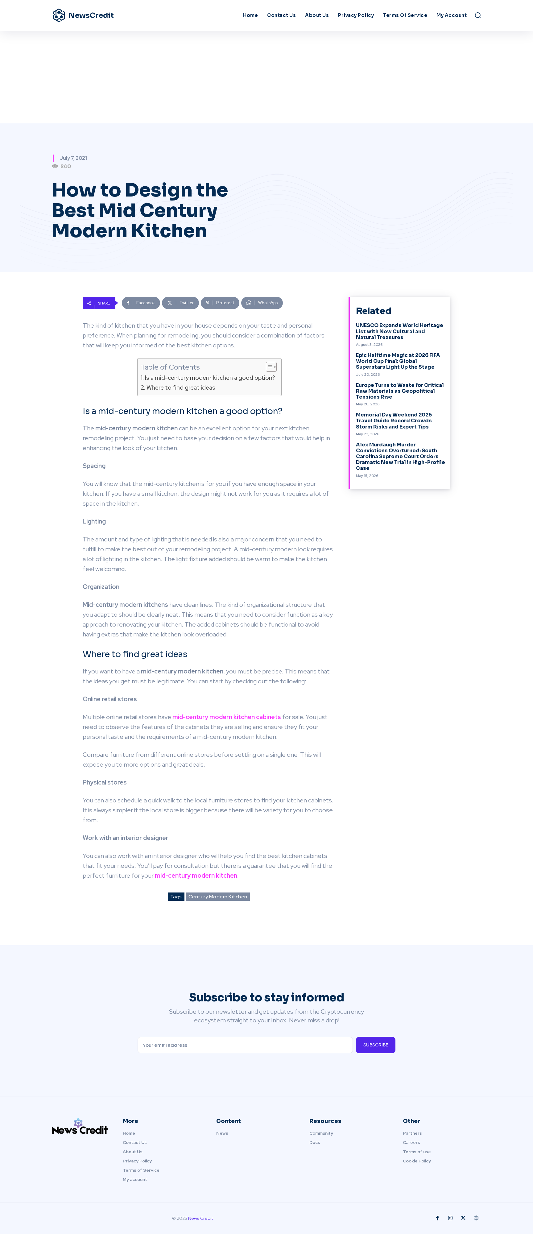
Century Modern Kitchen (217, 896)
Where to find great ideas (181, 387)
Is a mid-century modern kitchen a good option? (210, 378)
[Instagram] (450, 1218)
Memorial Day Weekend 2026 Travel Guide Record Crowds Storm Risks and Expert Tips (394, 421)
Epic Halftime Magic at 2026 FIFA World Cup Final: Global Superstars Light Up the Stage (398, 361)
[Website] (476, 1218)
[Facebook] (437, 1218)
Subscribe (375, 1045)
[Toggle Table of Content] (268, 367)
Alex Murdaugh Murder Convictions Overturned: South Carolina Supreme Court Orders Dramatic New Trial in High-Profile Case (400, 456)
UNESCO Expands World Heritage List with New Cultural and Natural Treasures (399, 331)
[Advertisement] (266, 77)
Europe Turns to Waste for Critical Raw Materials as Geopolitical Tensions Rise (400, 391)
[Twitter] (463, 1218)
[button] (477, 15)
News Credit (200, 1218)
